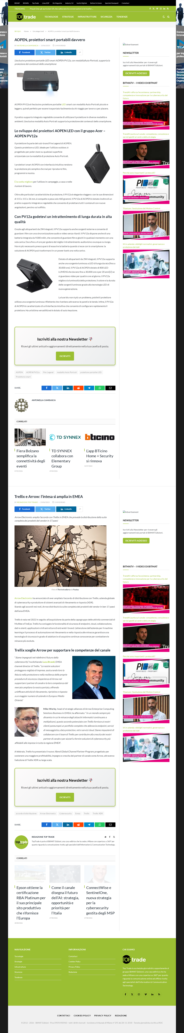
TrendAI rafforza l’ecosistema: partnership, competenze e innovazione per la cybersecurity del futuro (145, 95)
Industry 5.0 (69, 3)
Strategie (68, 16)
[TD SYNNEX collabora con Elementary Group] (65, 437)
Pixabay (76, 590)
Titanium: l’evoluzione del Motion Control (141, 208)
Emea (77, 813)
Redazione (73, 972)
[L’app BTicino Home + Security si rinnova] (99, 437)
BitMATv (26, 3)
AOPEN (19, 372)
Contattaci (125, 3)
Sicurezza (106, 16)
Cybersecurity (65, 813)
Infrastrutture (87, 16)
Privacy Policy (74, 967)
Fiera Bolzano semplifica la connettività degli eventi (31, 458)
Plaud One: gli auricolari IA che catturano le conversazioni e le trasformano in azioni (62, 8)
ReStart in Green (96, 3)
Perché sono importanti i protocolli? (139, 172)
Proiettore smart (23, 377)
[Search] (168, 17)
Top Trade (35, 3)
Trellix (86, 813)
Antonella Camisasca (27, 45)
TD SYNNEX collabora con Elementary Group (62, 458)
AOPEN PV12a (33, 372)
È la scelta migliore (24, 181)
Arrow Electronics (23, 598)
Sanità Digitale (82, 3)
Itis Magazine (57, 3)
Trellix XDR (98, 813)
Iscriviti (65, 356)
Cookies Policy (74, 961)
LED (64, 104)
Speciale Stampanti (111, 3)
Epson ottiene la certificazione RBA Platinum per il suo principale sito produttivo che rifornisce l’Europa (31, 902)
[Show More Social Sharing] (80, 52)
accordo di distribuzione (26, 813)
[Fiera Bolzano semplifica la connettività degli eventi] (30, 437)
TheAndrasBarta (63, 590)
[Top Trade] (26, 17)
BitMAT (17, 3)
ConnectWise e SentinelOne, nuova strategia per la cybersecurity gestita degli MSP (100, 900)
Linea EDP (45, 3)
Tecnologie (51, 16)
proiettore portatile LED (90, 372)
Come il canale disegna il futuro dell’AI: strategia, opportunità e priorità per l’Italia (65, 900)
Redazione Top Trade (27, 502)
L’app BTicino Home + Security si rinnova (99, 456)
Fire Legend (48, 372)
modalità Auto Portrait (67, 372)
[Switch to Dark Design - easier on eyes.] (163, 17)
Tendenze (122, 16)
